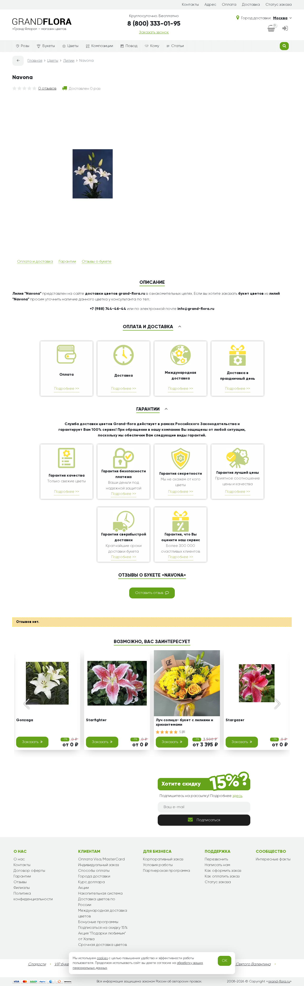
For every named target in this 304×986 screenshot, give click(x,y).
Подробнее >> (66, 388)
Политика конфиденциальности (33, 896)
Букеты (49, 46)
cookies (102, 958)
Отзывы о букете (96, 262)
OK (224, 961)
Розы (25, 46)
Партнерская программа (166, 871)
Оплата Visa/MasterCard (101, 859)
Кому (154, 46)
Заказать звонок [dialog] (154, 32)
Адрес (210, 5)
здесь (237, 796)
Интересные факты (273, 859)
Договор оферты (29, 871)
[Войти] (285, 28)
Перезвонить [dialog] (216, 859)
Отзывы (20, 882)
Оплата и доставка (35, 262)
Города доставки (94, 876)
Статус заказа (279, 5)
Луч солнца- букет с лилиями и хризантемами (184, 722)
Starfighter (96, 720)
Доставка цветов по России (96, 902)
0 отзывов (47, 88)
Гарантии (67, 262)
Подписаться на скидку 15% (103, 928)
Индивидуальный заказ (98, 865)
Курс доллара (91, 882)
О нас (19, 859)
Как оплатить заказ (222, 876)
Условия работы (158, 865)
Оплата (229, 5)
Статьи (177, 46)
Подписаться (208, 820)
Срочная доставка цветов (102, 945)
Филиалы (22, 888)
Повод (131, 46)
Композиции (102, 46)
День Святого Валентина (248, 964)
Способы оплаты (93, 871)
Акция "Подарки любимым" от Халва (102, 936)
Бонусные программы (98, 922)
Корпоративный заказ (163, 859)
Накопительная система (100, 894)
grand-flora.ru (279, 981)
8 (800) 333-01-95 (153, 24)
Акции (83, 888)
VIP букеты (63, 964)
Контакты (190, 5)
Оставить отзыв (149, 593)
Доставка (251, 5)
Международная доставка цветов (102, 913)
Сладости (37, 964)
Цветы (72, 46)
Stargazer (235, 720)
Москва (280, 18)
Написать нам (217, 865)
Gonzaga (24, 720)
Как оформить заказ (223, 871)
